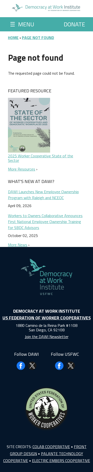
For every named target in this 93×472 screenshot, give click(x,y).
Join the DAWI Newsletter (46, 337)
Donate (74, 24)
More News (17, 245)
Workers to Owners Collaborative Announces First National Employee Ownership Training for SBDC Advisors (45, 222)
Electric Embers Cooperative (61, 461)
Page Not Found (38, 38)
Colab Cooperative (51, 447)
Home (13, 38)
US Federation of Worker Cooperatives (46, 317)
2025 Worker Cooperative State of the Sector (40, 158)
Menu (22, 24)
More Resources (21, 169)
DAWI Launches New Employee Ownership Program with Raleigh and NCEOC (43, 195)
